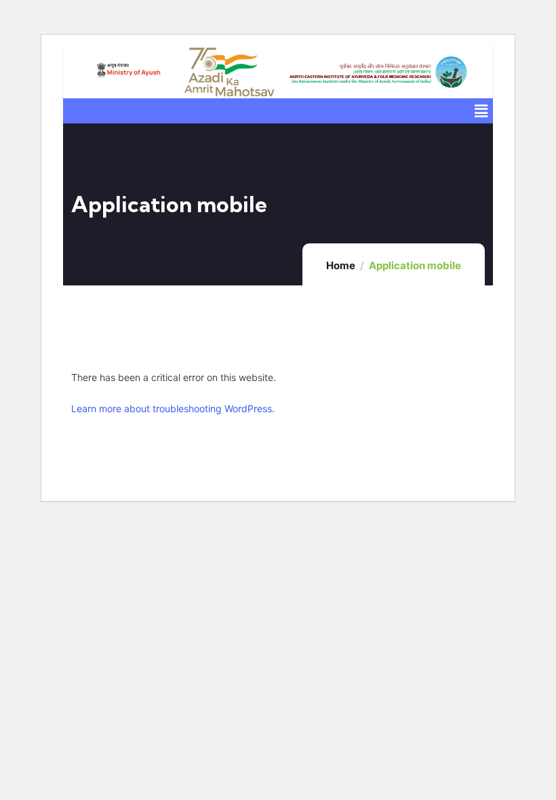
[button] (481, 110)
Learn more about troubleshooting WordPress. (173, 408)
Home (340, 265)
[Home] (128, 72)
